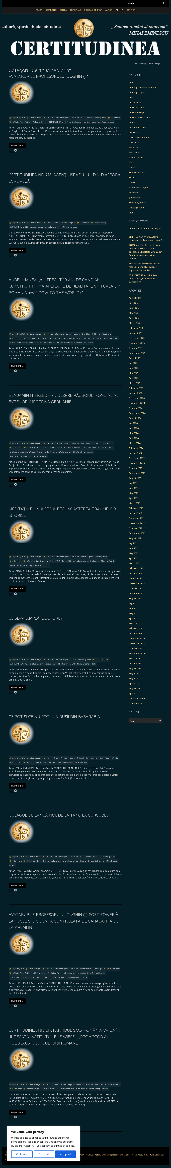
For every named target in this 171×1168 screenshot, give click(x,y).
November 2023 (137, 463)
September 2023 (137, 473)
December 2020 (137, 638)
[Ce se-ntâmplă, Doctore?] (21, 624)
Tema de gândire (100, 117)
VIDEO (132, 212)
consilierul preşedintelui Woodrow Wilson (26, 452)
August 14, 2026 (18, 557)
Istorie (89, 117)
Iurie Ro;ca (62, 977)
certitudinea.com (75, 122)
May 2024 (133, 433)
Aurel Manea (55, 338)
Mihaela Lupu (111, 861)
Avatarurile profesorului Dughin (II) (48, 76)
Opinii (90, 557)
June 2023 (134, 488)
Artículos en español (139, 117)
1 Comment (115, 117)
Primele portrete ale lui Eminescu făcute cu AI (75, 342)
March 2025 (134, 382)
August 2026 (135, 297)
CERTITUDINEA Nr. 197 (19, 664)
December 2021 (137, 578)
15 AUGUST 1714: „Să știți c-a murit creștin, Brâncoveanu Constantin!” (143, 278)
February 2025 (136, 388)
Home (136, 64)
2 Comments (17, 447)
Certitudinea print (62, 117)
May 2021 (133, 613)
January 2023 (135, 513)
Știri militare (135, 197)
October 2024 (135, 408)
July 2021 (133, 603)
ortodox (111, 122)
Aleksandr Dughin (40, 122)
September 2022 (137, 533)
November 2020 (137, 643)
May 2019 (133, 673)
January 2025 (135, 393)
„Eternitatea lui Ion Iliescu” (37, 338)
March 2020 (134, 658)
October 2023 (135, 468)
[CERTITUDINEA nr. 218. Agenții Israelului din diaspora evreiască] (21, 187)
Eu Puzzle (114, 338)
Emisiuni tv (134, 152)
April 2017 (134, 693)
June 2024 (134, 428)
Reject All (44, 1154)
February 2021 (136, 628)
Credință (79, 1084)
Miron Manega (35, 117)
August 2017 (135, 688)
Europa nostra (86, 443)
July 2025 (133, 362)
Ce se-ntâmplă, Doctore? (35, 618)
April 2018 (134, 683)
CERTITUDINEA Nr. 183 (36, 762)
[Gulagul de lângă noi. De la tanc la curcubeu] (21, 821)
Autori (109, 10)
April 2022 (134, 558)
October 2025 (135, 347)
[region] (43, 1143)
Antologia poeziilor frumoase (143, 87)
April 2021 (134, 618)
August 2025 (135, 357)
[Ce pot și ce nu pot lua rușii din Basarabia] (21, 723)
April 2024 (134, 438)
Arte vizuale (59, 334)
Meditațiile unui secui (18, 565)
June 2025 (134, 367)
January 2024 (135, 453)
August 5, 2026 (18, 1084)
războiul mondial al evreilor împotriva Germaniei (29, 456)
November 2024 (137, 403)
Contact (131, 10)
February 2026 (136, 327)
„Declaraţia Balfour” (35, 447)
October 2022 (135, 528)
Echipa (63, 10)
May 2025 (133, 372)
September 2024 (137, 413)
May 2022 (133, 553)
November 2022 (137, 523)
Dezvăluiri (75, 117)
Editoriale (75, 10)
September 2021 (137, 593)
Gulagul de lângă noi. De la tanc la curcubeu (59, 815)
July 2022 (133, 543)
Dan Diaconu (81, 861)
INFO (83, 117)
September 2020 (137, 653)
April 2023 (134, 498)
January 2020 (135, 663)
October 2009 (135, 703)
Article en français (138, 107)
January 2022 (135, 573)
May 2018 (133, 678)
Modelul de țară (93, 10)
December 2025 (137, 337)
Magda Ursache (83, 664)
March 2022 (134, 563)
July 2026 (133, 302)
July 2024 (133, 423)
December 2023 (137, 458)
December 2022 (137, 518)
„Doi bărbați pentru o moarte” (38, 561)
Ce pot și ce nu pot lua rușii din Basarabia (54, 716)
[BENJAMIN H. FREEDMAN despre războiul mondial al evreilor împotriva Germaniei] (21, 408)
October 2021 (135, 588)
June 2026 (134, 307)
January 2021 (135, 633)
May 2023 (133, 493)
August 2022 (135, 538)
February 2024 (136, 448)
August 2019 (135, 668)
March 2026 (134, 322)
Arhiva (119, 10)
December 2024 (137, 398)
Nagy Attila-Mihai (35, 565)
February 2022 (136, 568)
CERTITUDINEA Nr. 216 (76, 447)
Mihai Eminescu (81, 762)
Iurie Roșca (102, 122)
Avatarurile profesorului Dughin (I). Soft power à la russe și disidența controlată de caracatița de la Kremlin (64, 921)
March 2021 (134, 623)
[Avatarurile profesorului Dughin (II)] (21, 82)
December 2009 (137, 698)
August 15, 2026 (18, 443)
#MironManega (101, 222)
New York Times (79, 452)
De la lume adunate (139, 137)
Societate (96, 856)
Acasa (39, 10)
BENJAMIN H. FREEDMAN (55, 447)
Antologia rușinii (137, 92)
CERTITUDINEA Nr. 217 (58, 122)
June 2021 (134, 608)
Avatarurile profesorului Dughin (93, 973)
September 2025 (137, 352)
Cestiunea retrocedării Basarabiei (60, 762)
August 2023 (135, 478)
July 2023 (133, 483)
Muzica (132, 177)
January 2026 (135, 332)
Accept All (65, 1154)
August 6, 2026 (18, 969)
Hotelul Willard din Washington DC (57, 452)
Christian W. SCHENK (66, 664)
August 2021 (135, 598)
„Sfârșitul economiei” (41, 973)
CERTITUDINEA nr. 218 (19, 227)
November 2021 (137, 583)
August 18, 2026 (18, 117)
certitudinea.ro (90, 122)
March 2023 (134, 503)
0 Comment (84, 222)
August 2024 (135, 418)
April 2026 (134, 317)
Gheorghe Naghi (107, 561)
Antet (50, 222)
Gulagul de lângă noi (96, 861)
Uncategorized (136, 207)
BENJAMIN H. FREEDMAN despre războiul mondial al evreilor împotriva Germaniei (144, 267)
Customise (22, 1154)
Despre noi (51, 10)
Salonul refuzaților (138, 187)
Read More (16, 146)
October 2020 (135, 648)
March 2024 (134, 443)
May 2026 (133, 312)
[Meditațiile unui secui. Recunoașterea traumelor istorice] (21, 521)
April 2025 (134, 377)
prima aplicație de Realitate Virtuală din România (36, 342)
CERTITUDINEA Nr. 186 (61, 561)
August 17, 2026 (18, 334)
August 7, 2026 (18, 856)
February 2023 (136, 508)
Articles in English (137, 112)
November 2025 (137, 342)
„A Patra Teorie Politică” (22, 122)
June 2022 (134, 548)
